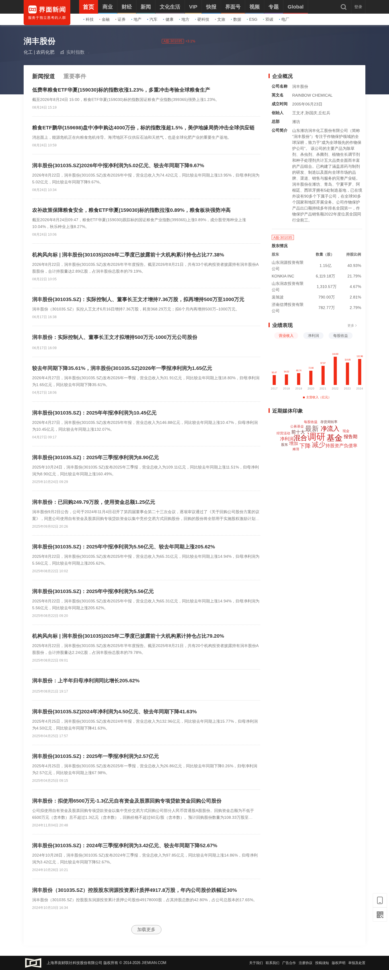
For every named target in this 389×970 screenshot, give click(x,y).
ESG (253, 19)
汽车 (153, 19)
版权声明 (338, 963)
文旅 (221, 19)
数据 (237, 19)
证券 (122, 19)
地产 (138, 19)
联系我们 (272, 963)
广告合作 (289, 963)
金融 (106, 19)
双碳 (269, 19)
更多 (350, 326)
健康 (169, 19)
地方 (185, 19)
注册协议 (305, 963)
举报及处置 (356, 963)
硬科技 (203, 19)
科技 (90, 19)
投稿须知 (322, 963)
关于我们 (256, 963)
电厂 (285, 19)
